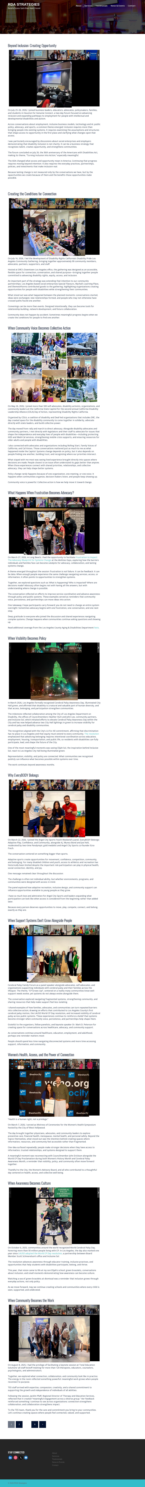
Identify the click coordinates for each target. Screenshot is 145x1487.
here (96, 627)
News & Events (118, 5)
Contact (131, 5)
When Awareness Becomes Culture (29, 1183)
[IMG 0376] (94, 502)
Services (88, 5)
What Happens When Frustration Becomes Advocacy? (41, 492)
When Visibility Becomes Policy (27, 638)
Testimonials (101, 5)
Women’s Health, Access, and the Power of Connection (41, 1054)
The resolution (91, 733)
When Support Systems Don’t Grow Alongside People (40, 920)
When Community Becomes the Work (31, 1300)
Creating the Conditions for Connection (32, 193)
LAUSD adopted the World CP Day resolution (40, 1253)
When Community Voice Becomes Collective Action (39, 328)
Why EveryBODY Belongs (23, 775)
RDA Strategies (24, 4)
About (78, 5)
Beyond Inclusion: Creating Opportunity (32, 45)
